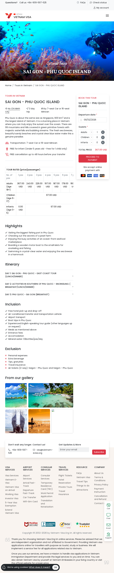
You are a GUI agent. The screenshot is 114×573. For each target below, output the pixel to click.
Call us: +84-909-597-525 (32, 2)
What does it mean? (39, 567)
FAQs (83, 2)
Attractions (82, 489)
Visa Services (12, 475)
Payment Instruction (99, 490)
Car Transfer (29, 497)
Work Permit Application (47, 495)
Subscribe (99, 452)
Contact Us (100, 503)
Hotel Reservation (65, 481)
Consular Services (45, 477)
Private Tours (65, 486)
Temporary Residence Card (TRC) (47, 486)
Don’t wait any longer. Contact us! (26, 444)
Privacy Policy (101, 484)
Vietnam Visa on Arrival (12, 488)
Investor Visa (11, 498)
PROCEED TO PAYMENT (92, 158)
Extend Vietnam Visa (12, 511)
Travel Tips (82, 481)
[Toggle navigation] (107, 16)
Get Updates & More (70, 444)
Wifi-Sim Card (30, 501)
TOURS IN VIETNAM (15, 95)
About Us (98, 473)
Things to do (82, 485)
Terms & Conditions (99, 479)
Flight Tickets (65, 475)
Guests (83, 126)
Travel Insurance (64, 493)
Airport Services (27, 477)
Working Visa (11, 494)
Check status (100, 2)
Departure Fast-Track (28, 492)
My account (102, 7)
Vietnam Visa (83, 477)
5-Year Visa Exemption (11, 504)
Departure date (88, 114)
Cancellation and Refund (100, 498)
